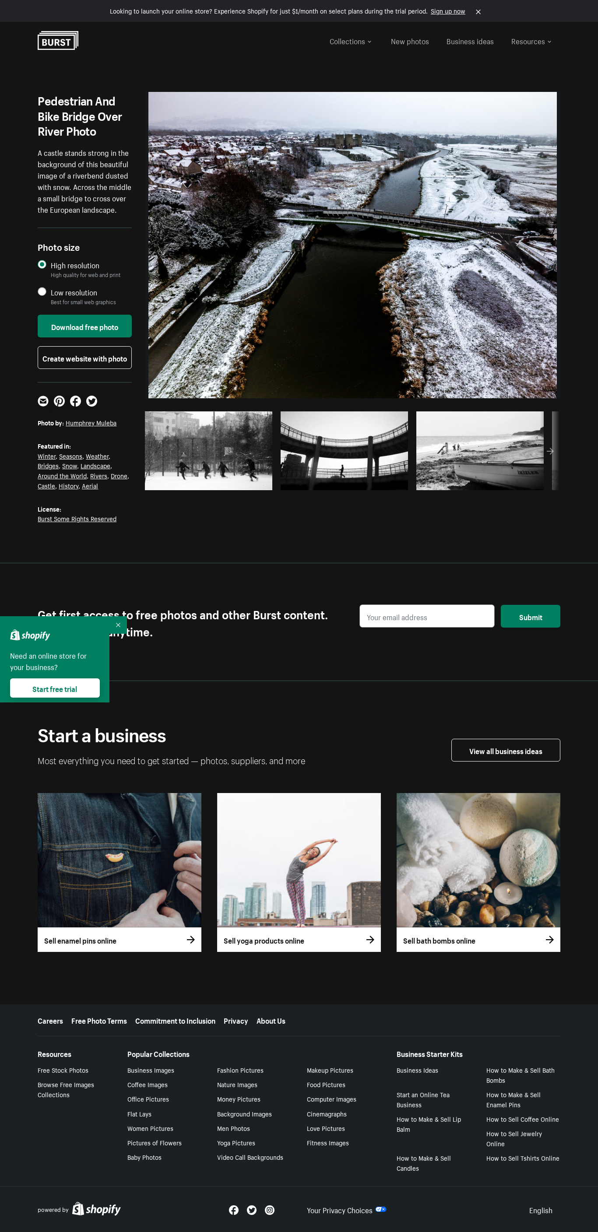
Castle (46, 485)
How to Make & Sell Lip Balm (429, 1124)
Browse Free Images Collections (66, 1089)
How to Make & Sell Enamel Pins (513, 1099)
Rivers (98, 475)
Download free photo (84, 326)
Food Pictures (326, 1084)
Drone (119, 475)
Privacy (236, 1019)
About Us (271, 1019)
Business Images (150, 1069)
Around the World (62, 475)
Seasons (70, 455)
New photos (410, 40)
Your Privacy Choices (340, 1209)
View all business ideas (505, 750)
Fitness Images (328, 1142)
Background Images (244, 1113)
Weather (97, 455)
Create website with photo (84, 357)
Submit (530, 616)
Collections (347, 40)
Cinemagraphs (327, 1113)
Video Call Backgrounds (250, 1157)
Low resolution (74, 292)
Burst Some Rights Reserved (77, 518)
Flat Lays (139, 1113)
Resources (528, 40)
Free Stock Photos (63, 1069)
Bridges (48, 465)
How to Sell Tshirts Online (522, 1157)
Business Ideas (417, 1069)
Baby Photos (144, 1157)
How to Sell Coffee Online (522, 1118)
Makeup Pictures (330, 1069)
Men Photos (233, 1128)
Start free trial (54, 688)
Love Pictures (326, 1128)
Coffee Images (147, 1084)
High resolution (75, 265)
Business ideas (470, 40)
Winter (47, 455)
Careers (50, 1019)
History (68, 485)
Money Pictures (238, 1098)
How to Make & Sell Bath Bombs (520, 1075)
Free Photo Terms (99, 1019)
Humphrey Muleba (91, 422)
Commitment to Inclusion (175, 1019)
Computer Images (331, 1098)
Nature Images (237, 1084)
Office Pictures (148, 1098)
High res (212, 480)
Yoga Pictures (236, 1142)
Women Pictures (150, 1128)
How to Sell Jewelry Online (514, 1138)
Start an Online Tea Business (423, 1099)
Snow (69, 465)
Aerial (90, 485)
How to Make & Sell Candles (424, 1162)
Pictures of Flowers (154, 1142)
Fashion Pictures (240, 1069)
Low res (245, 480)
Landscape (95, 465)
